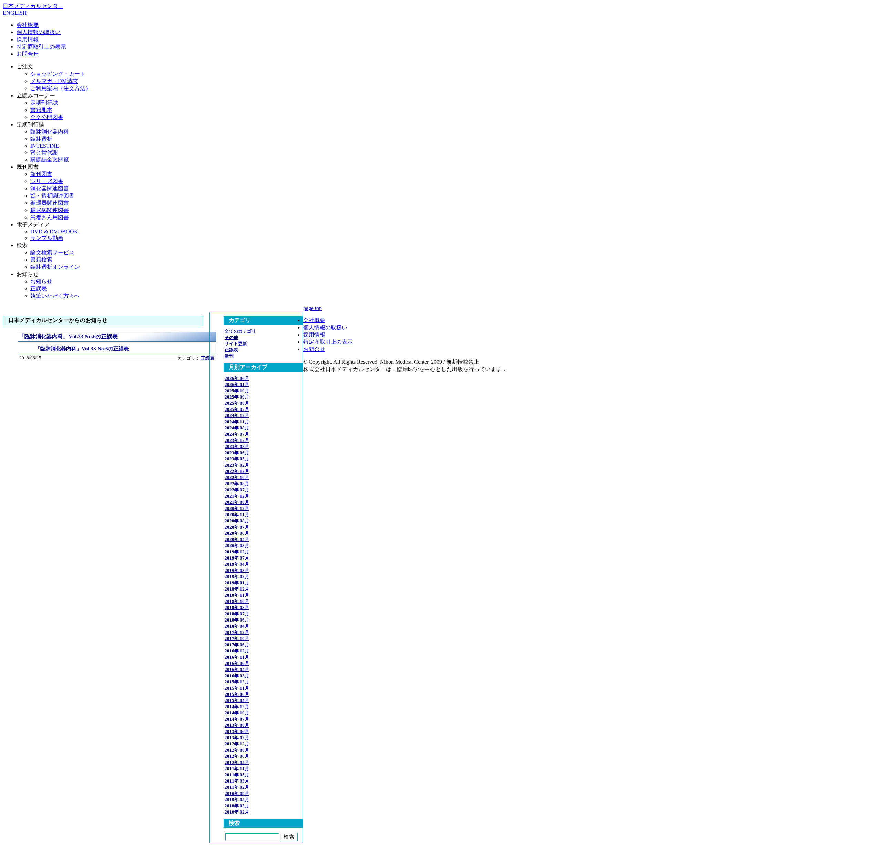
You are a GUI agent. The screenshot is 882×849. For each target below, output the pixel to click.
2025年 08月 (237, 403)
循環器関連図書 (49, 203)
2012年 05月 (237, 762)
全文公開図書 (46, 117)
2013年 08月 (237, 725)
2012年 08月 (237, 750)
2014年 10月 (237, 712)
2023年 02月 (237, 465)
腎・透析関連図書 (52, 196)
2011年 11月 (237, 768)
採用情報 (28, 39)
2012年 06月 (237, 756)
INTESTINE (44, 146)
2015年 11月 (237, 688)
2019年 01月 (237, 582)
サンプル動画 (46, 238)
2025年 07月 (237, 409)
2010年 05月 (237, 799)
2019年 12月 (237, 551)
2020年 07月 (237, 527)
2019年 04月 (237, 564)
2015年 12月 (237, 681)
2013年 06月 (237, 731)
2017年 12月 (237, 632)
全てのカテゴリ (240, 331)
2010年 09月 (237, 793)
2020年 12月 (237, 508)
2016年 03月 (237, 675)
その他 (231, 337)
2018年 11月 (237, 595)
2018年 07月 (237, 613)
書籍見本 (41, 110)
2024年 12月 (237, 415)
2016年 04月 (237, 669)
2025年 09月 (237, 397)
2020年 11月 (237, 514)
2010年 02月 (237, 812)
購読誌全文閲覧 (49, 159)
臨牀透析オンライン (55, 267)
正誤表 (38, 288)
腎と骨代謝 (44, 152)
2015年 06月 (237, 694)
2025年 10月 (237, 390)
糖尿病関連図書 (49, 210)
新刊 (229, 356)
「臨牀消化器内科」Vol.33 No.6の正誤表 (68, 336)
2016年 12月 (237, 651)
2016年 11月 (237, 657)
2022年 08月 (237, 483)
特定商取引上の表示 (41, 47)
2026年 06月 (237, 378)
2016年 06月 (237, 663)
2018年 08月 (237, 607)
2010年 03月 (237, 805)
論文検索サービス (52, 252)
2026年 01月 (237, 384)
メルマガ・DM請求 (54, 81)
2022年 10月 (237, 477)
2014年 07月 (237, 719)
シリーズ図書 (46, 181)
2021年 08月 (237, 502)
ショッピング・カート (57, 74)
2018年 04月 (237, 626)
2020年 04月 (237, 539)
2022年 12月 (237, 471)
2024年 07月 (237, 434)
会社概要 (28, 25)
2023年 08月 (237, 446)
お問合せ (28, 54)
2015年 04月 (237, 700)
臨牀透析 (41, 139)
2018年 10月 (237, 601)
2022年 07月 (237, 489)
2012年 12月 (237, 743)
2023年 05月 (237, 458)
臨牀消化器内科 (49, 132)
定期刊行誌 (44, 103)
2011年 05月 (237, 774)
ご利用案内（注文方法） (60, 88)
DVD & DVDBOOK (54, 231)
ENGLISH (15, 13)
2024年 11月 (237, 421)
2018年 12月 (237, 589)
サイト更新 (236, 343)
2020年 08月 (237, 520)
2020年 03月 (237, 545)
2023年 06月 (237, 452)
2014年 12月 (237, 706)
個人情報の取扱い (39, 32)
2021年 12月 (237, 496)
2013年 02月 (237, 737)
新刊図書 (41, 174)
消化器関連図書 (49, 188)
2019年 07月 (237, 558)
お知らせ (41, 281)
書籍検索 (41, 260)
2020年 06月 (237, 533)
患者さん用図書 (49, 217)
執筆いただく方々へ (55, 296)
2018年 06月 (237, 620)
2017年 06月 (237, 644)
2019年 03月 (237, 570)
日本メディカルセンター (33, 6)
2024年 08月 (237, 428)
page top (312, 308)
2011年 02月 (237, 787)
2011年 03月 (237, 781)
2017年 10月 (237, 638)
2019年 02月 (237, 576)
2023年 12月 (237, 440)
